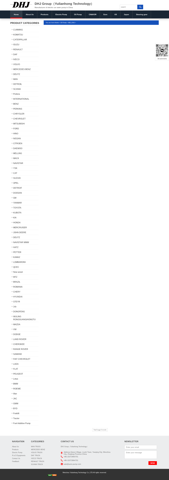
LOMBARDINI (19, 262)
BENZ (16, 104)
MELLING (17, 153)
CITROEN (17, 143)
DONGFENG (19, 312)
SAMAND (17, 354)
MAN (15, 79)
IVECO (16, 59)
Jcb (14, 307)
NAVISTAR (18, 163)
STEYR (16, 302)
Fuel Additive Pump (21, 423)
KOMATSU (18, 35)
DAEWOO (17, 148)
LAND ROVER (19, 339)
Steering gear (141, 14)
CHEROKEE (19, 344)
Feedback (15, 461)
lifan (15, 394)
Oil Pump (78, 14)
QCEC (16, 267)
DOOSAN (17, 193)
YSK (15, 168)
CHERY (16, 292)
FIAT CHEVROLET (21, 359)
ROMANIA (18, 287)
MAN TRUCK (36, 446)
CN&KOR (92, 14)
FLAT (15, 369)
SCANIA (17, 89)
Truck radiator (62, 475)
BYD (15, 408)
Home (16, 14)
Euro (105, 14)
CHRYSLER (18, 114)
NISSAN (17, 138)
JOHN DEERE (19, 232)
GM (14, 198)
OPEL (16, 183)
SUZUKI (17, 178)
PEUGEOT (18, 374)
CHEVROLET (19, 119)
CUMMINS (18, 30)
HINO (15, 134)
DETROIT (17, 188)
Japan (126, 14)
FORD (16, 129)
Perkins (16, 94)
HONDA (17, 223)
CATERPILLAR (20, 40)
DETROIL (17, 84)
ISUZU (16, 45)
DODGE (17, 334)
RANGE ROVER (20, 349)
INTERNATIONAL (21, 99)
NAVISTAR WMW (21, 242)
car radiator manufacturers (91, 475)
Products (44, 14)
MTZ (15, 277)
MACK (16, 158)
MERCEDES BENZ (22, 69)
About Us (30, 14)
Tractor (16, 418)
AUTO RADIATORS (74, 475)
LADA (16, 364)
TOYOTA (17, 208)
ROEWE (17, 389)
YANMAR (17, 203)
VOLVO (16, 64)
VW (14, 329)
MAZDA (16, 324)
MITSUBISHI (19, 124)
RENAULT (18, 49)
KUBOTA (17, 213)
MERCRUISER (20, 227)
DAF (15, 54)
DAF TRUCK (35, 455)
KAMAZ (16, 257)
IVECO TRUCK (36, 458)
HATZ (15, 247)
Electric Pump (61, 14)
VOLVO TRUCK (36, 452)
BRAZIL (16, 282)
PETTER (17, 252)
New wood (18, 272)
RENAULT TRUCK (37, 461)
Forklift (16, 413)
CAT (15, 173)
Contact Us (16, 458)
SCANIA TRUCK (37, 464)
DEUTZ (16, 74)
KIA (14, 218)
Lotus (15, 379)
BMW (15, 384)
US (115, 14)
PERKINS (17, 109)
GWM (15, 403)
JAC (15, 399)
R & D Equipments (18, 455)
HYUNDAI (17, 297)
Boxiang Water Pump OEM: (111, 475)
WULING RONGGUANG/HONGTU (24, 318)
